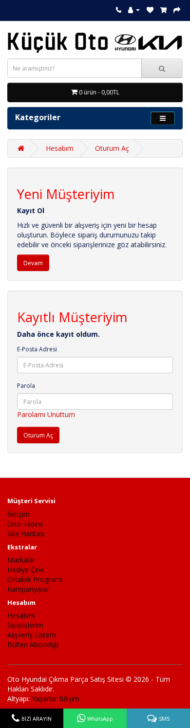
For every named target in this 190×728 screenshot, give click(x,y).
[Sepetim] (163, 9)
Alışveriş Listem (31, 634)
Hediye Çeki (25, 569)
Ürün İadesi (25, 523)
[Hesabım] (134, 9)
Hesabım (60, 148)
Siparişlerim (25, 625)
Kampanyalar (28, 589)
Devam (33, 263)
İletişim (18, 514)
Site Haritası (26, 533)
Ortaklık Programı (34, 579)
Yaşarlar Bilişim (55, 698)
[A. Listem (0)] (150, 9)
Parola (26, 386)
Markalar (21, 559)
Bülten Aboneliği (32, 644)
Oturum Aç (112, 148)
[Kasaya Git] (176, 9)
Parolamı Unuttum (46, 414)
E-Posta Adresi (37, 349)
